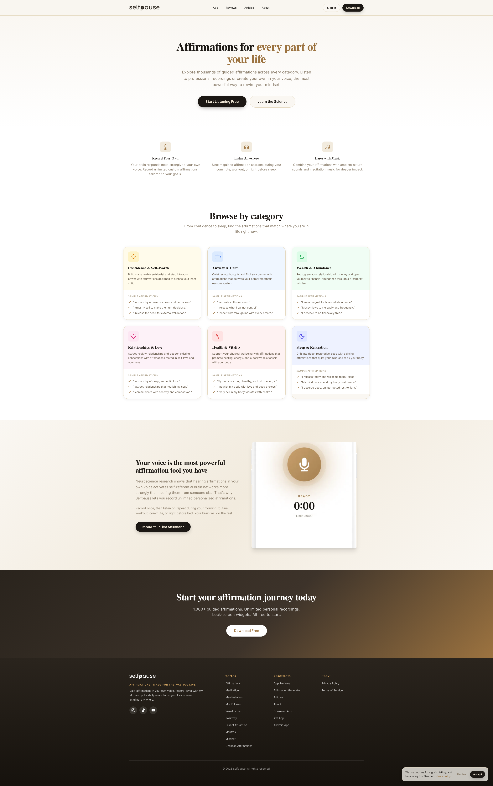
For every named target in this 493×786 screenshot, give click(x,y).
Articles (249, 7)
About (265, 7)
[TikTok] (143, 710)
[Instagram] (133, 710)
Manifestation (234, 697)
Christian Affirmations (239, 745)
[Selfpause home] (144, 8)
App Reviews (282, 683)
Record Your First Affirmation (163, 527)
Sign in (331, 7)
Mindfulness (233, 704)
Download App (283, 711)
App (215, 7)
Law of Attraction (236, 725)
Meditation (232, 690)
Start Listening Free (222, 102)
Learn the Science (272, 102)
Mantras (231, 732)
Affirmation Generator (287, 690)
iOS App (279, 718)
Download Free (246, 631)
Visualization (233, 711)
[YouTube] (153, 710)
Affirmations (233, 683)
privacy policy (442, 776)
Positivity (231, 718)
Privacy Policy (330, 683)
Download (353, 7)
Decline (461, 774)
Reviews (231, 7)
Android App (281, 725)
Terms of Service (332, 690)
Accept (477, 774)
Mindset (231, 738)
